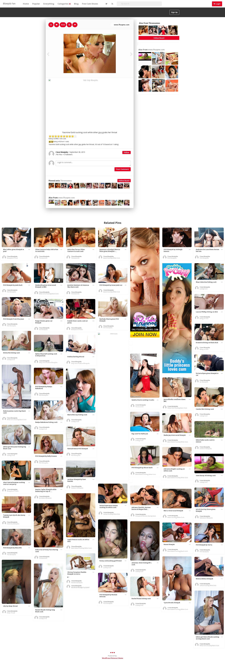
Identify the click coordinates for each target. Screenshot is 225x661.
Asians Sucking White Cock (111, 258)
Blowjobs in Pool (12, 258)
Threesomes (66, 180)
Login (218, 4)
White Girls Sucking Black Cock (48, 294)
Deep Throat (11, 613)
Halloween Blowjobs (206, 518)
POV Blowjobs (171, 258)
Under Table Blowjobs (142, 641)
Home (26, 3)
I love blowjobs (12, 256)
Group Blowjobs (108, 636)
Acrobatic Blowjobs (45, 498)
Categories (63, 3)
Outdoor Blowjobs (206, 448)
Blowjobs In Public (77, 329)
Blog (76, 3)
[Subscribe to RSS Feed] (112, 4)
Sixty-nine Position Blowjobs (48, 362)
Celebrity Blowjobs (13, 524)
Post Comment (122, 169)
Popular (36, 3)
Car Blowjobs (43, 329)
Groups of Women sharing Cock (145, 516)
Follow (126, 152)
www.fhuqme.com (121, 25)
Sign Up (174, 12)
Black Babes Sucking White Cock (177, 442)
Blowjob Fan (9, 3)
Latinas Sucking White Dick (111, 514)
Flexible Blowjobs (76, 582)
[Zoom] (69, 24)
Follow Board (124, 180)
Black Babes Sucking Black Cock (177, 551)
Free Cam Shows (90, 3)
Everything (48, 3)
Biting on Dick (204, 318)
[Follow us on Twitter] (106, 4)
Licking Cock (203, 289)
